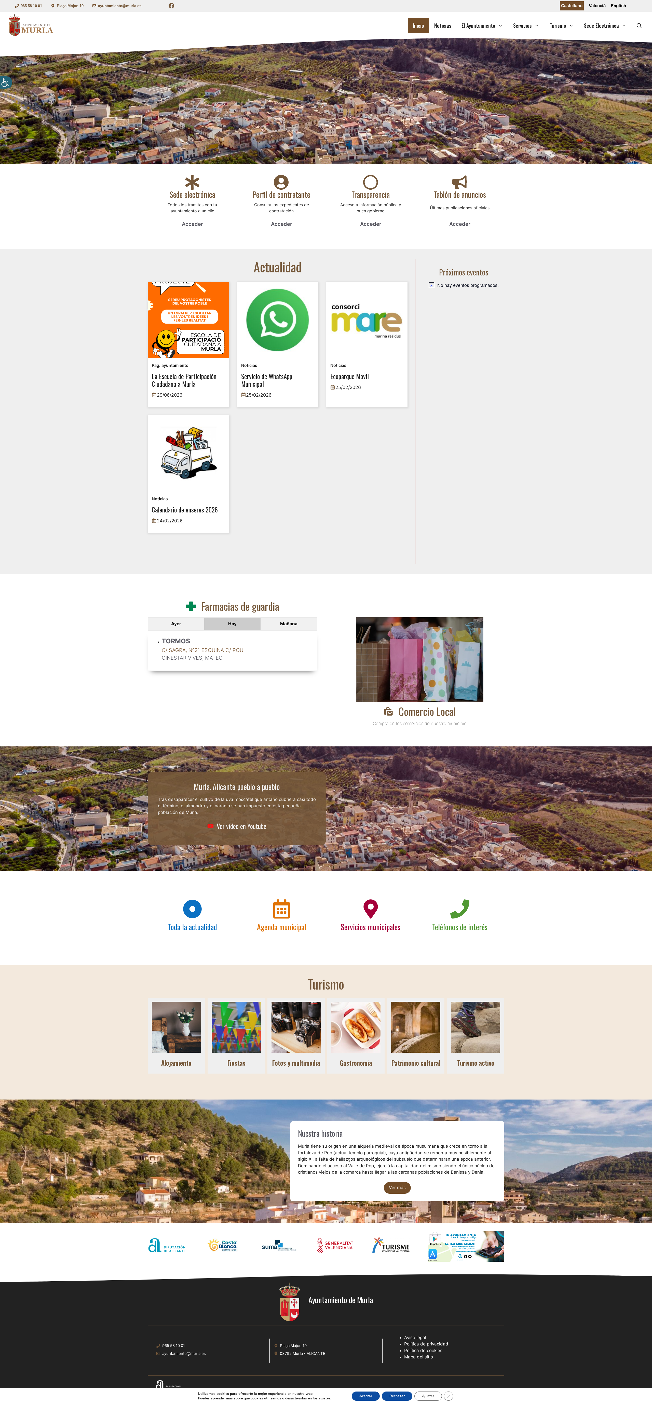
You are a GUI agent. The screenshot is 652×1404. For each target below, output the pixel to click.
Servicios (522, 25)
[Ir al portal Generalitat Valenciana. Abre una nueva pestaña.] (335, 1246)
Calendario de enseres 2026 (185, 510)
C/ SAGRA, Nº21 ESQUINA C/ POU (202, 650)
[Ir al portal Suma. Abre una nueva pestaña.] (279, 1246)
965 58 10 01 (31, 6)
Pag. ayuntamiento (170, 365)
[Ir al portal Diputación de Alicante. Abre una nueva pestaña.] (167, 1246)
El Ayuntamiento (478, 25)
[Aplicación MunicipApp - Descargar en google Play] (466, 1239)
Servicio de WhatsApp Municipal (266, 380)
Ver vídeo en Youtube (241, 826)
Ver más (397, 1187)
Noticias (442, 25)
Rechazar (397, 1396)
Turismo (558, 25)
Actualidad (278, 266)
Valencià (597, 5)
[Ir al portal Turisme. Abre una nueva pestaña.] (391, 1246)
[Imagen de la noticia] (188, 320)
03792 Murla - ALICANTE (302, 1353)
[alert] (463, 285)
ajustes (324, 1398)
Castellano (571, 5)
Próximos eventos (463, 272)
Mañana (288, 623)
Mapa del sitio (418, 1356)
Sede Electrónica (601, 25)
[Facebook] (171, 6)
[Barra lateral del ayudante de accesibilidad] (6, 82)
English (618, 5)
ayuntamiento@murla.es (119, 6)
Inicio (418, 25)
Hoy (232, 623)
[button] (639, 25)
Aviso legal (415, 1337)
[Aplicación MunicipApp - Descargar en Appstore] (466, 1256)
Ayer (176, 623)
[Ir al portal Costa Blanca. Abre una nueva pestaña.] (223, 1246)
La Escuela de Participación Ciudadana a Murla (184, 380)
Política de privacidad (426, 1343)
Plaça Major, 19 (70, 6)
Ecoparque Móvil (349, 376)
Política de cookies (423, 1350)
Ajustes (428, 1396)
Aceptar (365, 1396)
